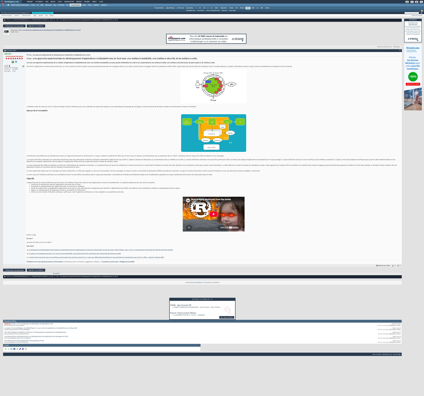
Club (101, 2)
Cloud (33, 5)
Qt (257, 8)
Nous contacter (377, 354)
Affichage (396, 47)
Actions (16, 15)
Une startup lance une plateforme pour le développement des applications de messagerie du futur (36, 336)
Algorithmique (170, 8)
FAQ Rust (224, 10)
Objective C (223, 8)
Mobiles (96, 5)
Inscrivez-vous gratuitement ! (42, 13)
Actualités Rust (190, 10)
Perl (237, 8)
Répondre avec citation (384, 265)
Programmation (75, 5)
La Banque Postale (182, 315)
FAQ (46, 2)
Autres (267, 8)
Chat (60, 2)
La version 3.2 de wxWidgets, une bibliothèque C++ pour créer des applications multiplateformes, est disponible (40, 328)
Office (90, 5)
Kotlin (216, 8)
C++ (200, 8)
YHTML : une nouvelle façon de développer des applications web (32, 324)
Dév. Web (61, 5)
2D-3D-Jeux (180, 8)
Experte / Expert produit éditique (183, 313)
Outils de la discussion (384, 47)
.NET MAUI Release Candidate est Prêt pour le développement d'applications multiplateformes (35, 332)
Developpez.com (387, 354)
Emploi (79, 2)
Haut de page (396, 354)
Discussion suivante (211, 283)
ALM (42, 5)
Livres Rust (232, 10)
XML (261, 8)
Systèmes (104, 5)
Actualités (56, 273)
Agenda (41, 15)
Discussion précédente (194, 283)
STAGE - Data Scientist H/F (180, 305)
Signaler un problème (36, 26)
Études (87, 2)
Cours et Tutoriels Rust (213, 10)
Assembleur (190, 8)
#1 (400, 50)
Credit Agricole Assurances (186, 307)
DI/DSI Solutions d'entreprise (20, 5)
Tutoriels (39, 2)
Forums (29, 2)
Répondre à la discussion (14, 26)
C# (204, 8)
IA (37, 5)
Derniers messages (6, 15)
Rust (248, 8)
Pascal (231, 8)
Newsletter (69, 2)
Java (55, 5)
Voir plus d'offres (227, 317)
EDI (67, 5)
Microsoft (48, 5)
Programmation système (40, 20)
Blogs (52, 2)
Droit (94, 2)
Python (242, 8)
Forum (8, 20)
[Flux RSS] (422, 11)
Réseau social (26, 15)
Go (211, 8)
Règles (52, 15)
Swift (253, 8)
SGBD (84, 5)
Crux (34, 235)
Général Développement (21, 20)
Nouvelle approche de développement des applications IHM (24, 341)
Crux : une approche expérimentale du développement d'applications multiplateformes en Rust (50, 30)
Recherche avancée (417, 15)
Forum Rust (200, 10)
